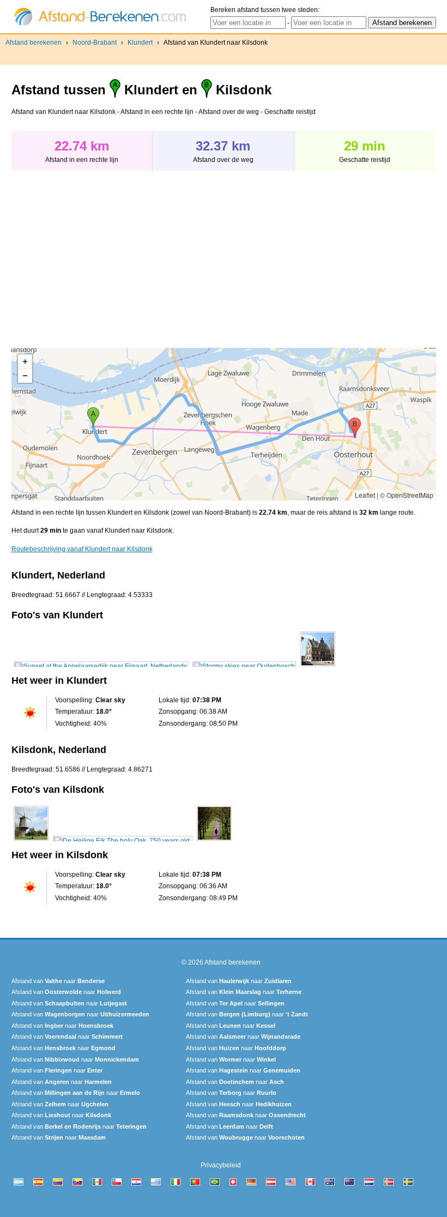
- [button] (25, 376)
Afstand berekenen (33, 42)
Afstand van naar (58, 981)
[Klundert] (100, 666)
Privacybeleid (221, 1165)
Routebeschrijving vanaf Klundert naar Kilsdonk (82, 549)
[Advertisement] (103, 253)
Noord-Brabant (95, 42)
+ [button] (25, 361)
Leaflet (365, 494)
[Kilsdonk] (31, 841)
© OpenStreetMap (406, 494)
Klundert (140, 42)
